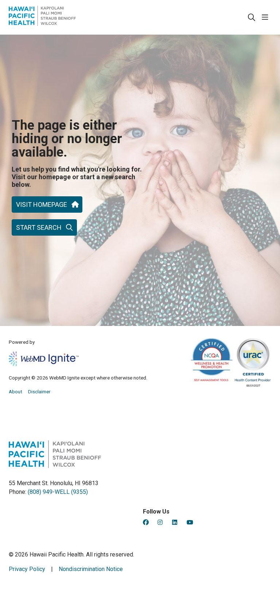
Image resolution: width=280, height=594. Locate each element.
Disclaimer (39, 391)
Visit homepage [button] (41, 204)
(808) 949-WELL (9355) (58, 491)
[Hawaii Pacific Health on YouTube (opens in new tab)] (190, 522)
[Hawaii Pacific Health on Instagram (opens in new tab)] (160, 522)
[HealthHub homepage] (42, 17)
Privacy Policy (27, 569)
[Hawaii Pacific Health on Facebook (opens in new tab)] (146, 522)
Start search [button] (39, 227)
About (15, 391)
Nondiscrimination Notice (91, 569)
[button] (266, 17)
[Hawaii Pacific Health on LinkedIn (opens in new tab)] (174, 522)
